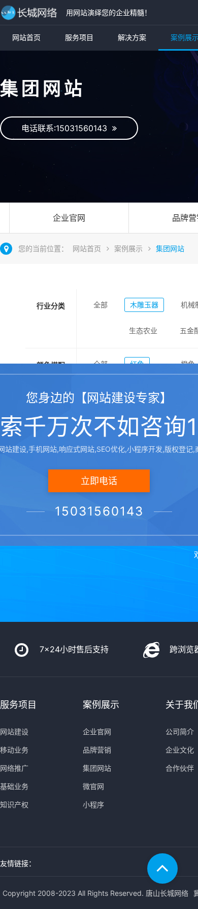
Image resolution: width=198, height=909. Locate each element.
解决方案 (132, 37)
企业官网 (69, 218)
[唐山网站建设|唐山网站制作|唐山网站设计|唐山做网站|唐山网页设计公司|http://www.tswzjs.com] (30, 12)
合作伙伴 (180, 768)
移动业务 (14, 749)
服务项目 (79, 37)
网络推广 (14, 768)
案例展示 (128, 248)
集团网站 (170, 248)
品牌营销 (97, 749)
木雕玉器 (144, 304)
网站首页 (26, 37)
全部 (100, 304)
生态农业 (143, 330)
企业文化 (180, 749)
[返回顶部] (162, 868)
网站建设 (14, 731)
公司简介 (180, 731)
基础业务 (14, 786)
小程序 (93, 804)
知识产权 (14, 804)
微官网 (93, 786)
